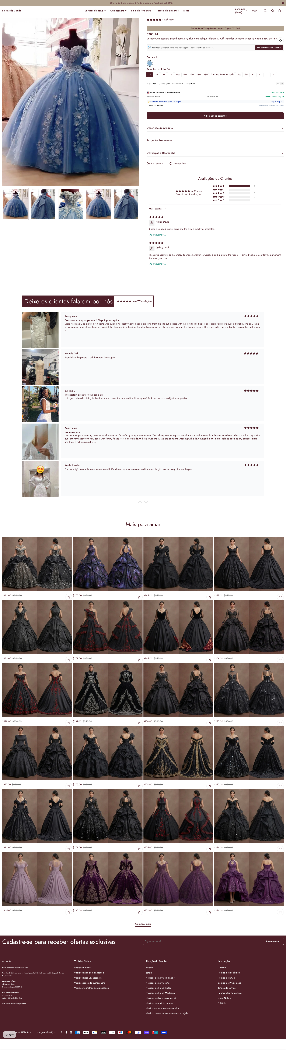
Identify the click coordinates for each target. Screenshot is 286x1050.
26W (245, 74)
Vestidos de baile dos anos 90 (161, 998)
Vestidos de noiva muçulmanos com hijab (167, 1013)
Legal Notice (224, 998)
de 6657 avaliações (142, 301)
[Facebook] (66, 1032)
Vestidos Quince (82, 967)
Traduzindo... (159, 234)
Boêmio (150, 967)
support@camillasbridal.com (17, 967)
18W (199, 74)
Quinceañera (117, 10)
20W (177, 74)
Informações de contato (230, 993)
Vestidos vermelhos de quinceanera (91, 988)
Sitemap (23, 1003)
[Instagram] (71, 1032)
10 (163, 74)
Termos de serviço (227, 988)
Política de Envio (226, 977)
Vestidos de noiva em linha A (160, 977)
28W (206, 74)
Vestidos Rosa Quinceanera (88, 977)
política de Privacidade (229, 982)
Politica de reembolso (229, 972)
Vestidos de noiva (94, 10)
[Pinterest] (61, 1032)
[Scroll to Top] (280, 1033)
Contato (222, 967)
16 (156, 74)
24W (238, 74)
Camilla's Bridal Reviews (10, 1003)
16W (192, 74)
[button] (279, 10)
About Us (6, 961)
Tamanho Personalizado (269, 47)
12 (170, 74)
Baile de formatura (141, 10)
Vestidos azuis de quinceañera (89, 972)
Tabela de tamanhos (168, 10)
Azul (150, 63)
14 (149, 74)
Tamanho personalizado (222, 74)
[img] (156, 217)
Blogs (186, 10)
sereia (149, 972)
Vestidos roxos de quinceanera (89, 982)
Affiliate (222, 1003)
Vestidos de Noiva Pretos (158, 988)
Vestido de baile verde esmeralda (162, 1008)
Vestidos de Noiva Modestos (160, 993)
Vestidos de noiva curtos (158, 982)
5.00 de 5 (196, 191)
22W (184, 74)
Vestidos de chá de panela (159, 1003)
